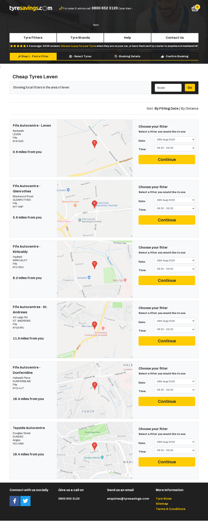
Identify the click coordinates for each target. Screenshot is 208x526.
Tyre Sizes (164, 498)
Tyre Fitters (32, 37)
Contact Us (175, 37)
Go (189, 87)
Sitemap (162, 503)
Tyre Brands (80, 37)
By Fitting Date (167, 108)
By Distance (189, 108)
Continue (167, 159)
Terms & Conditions (170, 509)
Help (127, 37)
